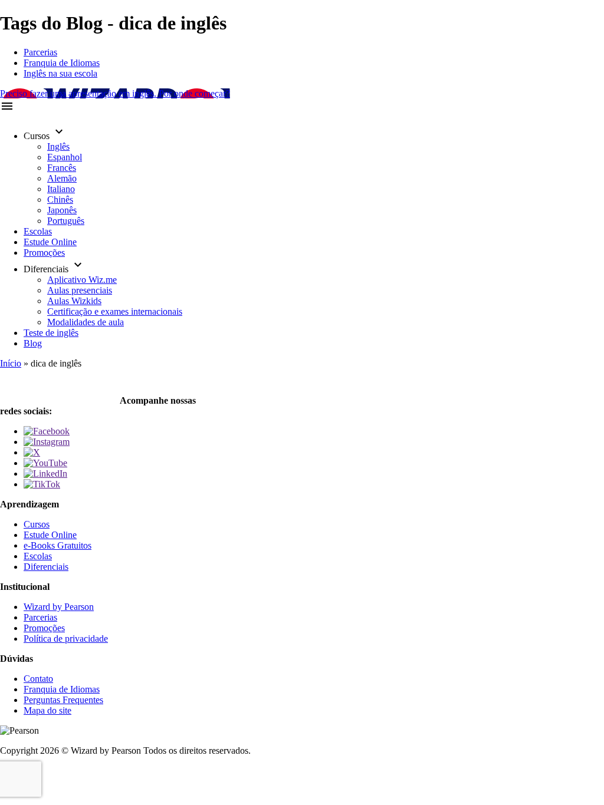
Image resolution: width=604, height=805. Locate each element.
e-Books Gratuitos (57, 545)
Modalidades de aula (85, 322)
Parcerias (40, 52)
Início (10, 363)
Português (65, 221)
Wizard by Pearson (59, 607)
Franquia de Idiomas (62, 63)
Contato (38, 679)
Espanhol (64, 157)
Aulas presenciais (79, 290)
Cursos (37, 524)
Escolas (38, 231)
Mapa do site (47, 710)
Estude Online (50, 242)
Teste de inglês (51, 333)
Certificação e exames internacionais (114, 311)
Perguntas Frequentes (63, 700)
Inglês (58, 146)
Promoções (44, 253)
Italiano (61, 189)
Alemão (62, 178)
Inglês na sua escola (60, 73)
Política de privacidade (66, 639)
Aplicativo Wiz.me (82, 280)
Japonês (62, 210)
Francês (61, 168)
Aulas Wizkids (74, 301)
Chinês (60, 199)
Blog (33, 343)
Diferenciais (46, 567)
